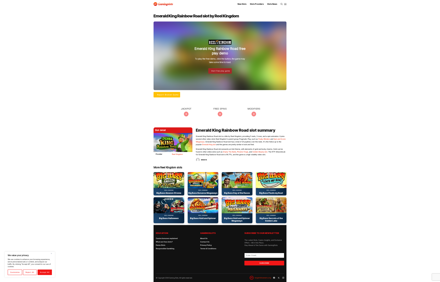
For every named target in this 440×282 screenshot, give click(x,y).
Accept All (44, 272)
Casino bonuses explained (167, 238)
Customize (15, 272)
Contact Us (204, 242)
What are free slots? (164, 242)
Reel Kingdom (177, 154)
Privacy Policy (206, 245)
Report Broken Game (168, 95)
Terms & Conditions (208, 249)
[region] (30, 264)
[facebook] (274, 278)
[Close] (52, 254)
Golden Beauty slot (259, 152)
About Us (204, 238)
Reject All (30, 272)
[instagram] (283, 278)
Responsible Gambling (165, 249)
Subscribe (264, 263)
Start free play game (220, 71)
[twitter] (278, 278)
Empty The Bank (229, 152)
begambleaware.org (263, 278)
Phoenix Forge (242, 152)
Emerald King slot (209, 144)
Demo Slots (160, 245)
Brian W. (204, 160)
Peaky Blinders (264, 139)
